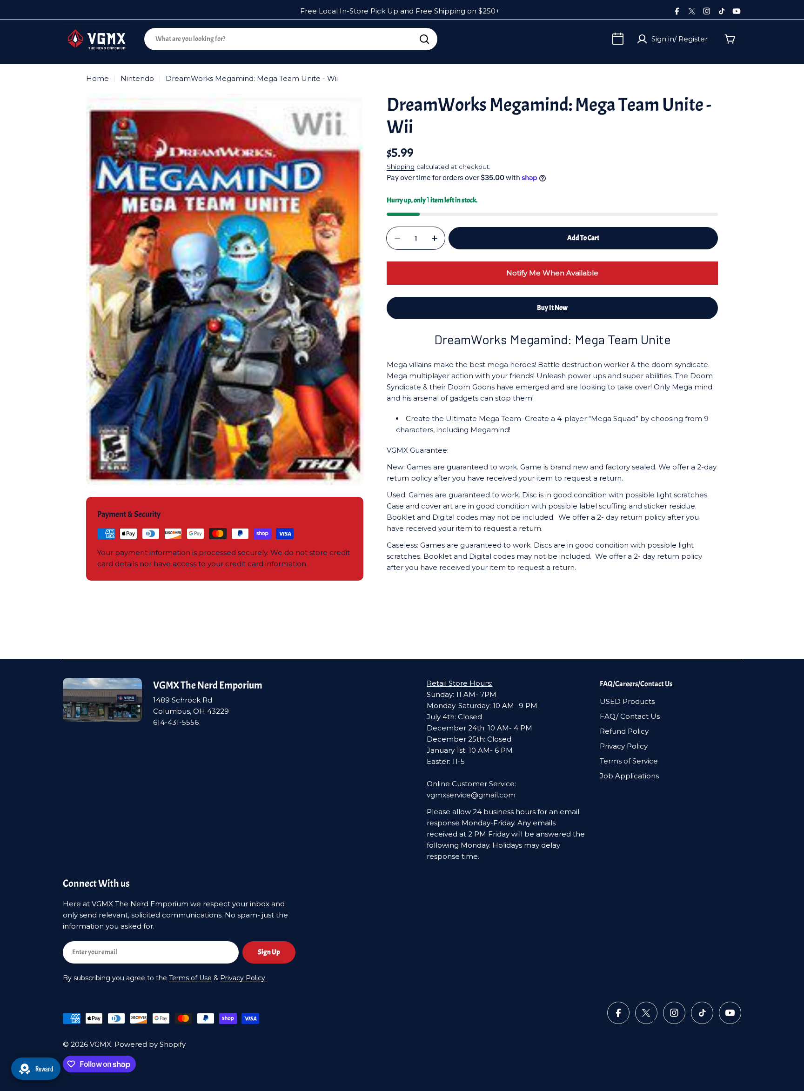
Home (97, 78)
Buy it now (552, 307)
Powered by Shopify (150, 1044)
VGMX (100, 1044)
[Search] (424, 39)
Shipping (401, 166)
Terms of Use (190, 978)
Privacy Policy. (243, 978)
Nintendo (137, 78)
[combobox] (290, 39)
